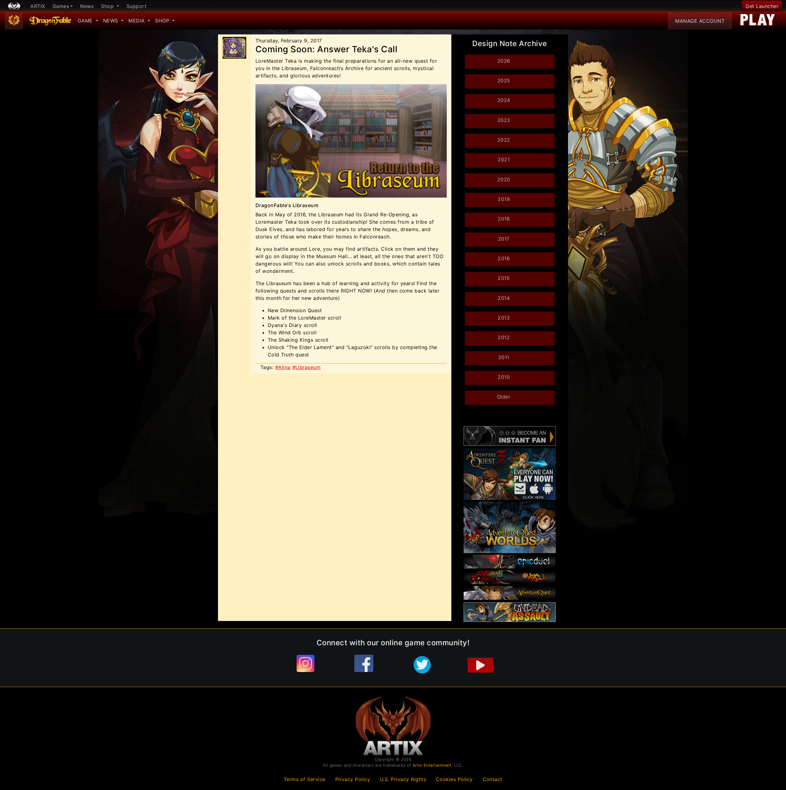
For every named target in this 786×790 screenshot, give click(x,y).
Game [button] (86, 21)
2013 (504, 318)
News (87, 6)
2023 (503, 120)
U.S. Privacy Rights (403, 779)
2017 (504, 239)
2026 (503, 61)
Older (504, 397)
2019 (504, 199)
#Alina (282, 367)
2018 (504, 219)
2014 (504, 298)
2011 (503, 357)
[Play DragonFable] (757, 21)
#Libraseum (306, 367)
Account (700, 21)
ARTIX (37, 6)
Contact (493, 779)
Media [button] (137, 21)
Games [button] (61, 6)
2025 (503, 80)
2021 (504, 159)
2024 (503, 100)
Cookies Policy (454, 779)
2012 (504, 337)
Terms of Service (304, 779)
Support (136, 6)
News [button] (111, 21)
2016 (504, 258)
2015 (504, 278)
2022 (503, 140)
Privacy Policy (352, 779)
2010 (504, 377)
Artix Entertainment (432, 765)
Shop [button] (108, 6)
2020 (503, 179)
